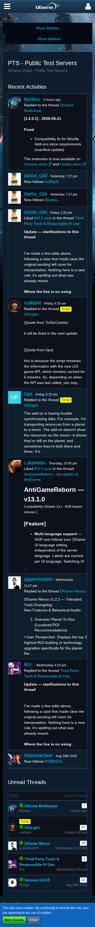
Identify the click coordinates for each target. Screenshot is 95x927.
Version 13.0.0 (37, 880)
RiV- (28, 664)
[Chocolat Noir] (14, 759)
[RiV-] (14, 704)
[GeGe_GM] (14, 179)
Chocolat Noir (38, 755)
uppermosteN (38, 579)
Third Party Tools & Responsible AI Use (39, 862)
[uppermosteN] (14, 616)
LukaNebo (35, 462)
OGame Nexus (72, 591)
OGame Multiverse (41, 806)
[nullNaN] (14, 342)
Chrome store (35, 164)
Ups (28, 394)
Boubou (32, 99)
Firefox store (70, 164)
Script (25, 821)
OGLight (31, 314)
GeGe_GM (35, 175)
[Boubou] (14, 131)
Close (33, 920)
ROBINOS (53, 761)
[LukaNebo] (14, 515)
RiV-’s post (43, 218)
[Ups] (14, 422)
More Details (14, 920)
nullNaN (51, 181)
